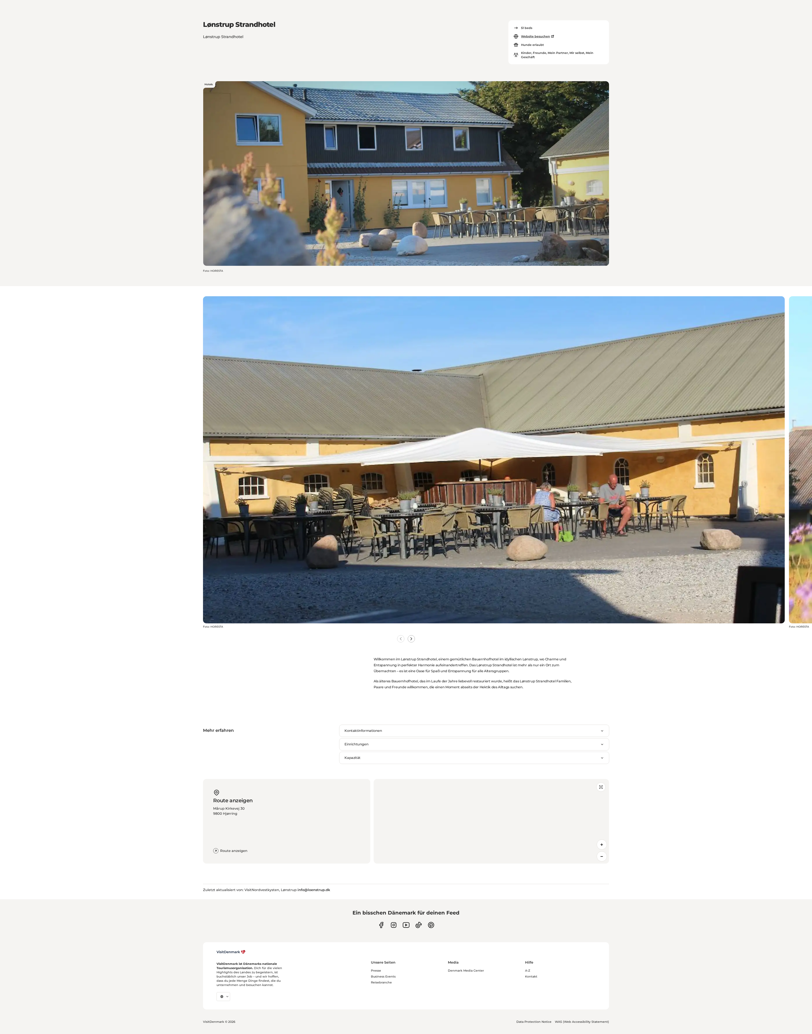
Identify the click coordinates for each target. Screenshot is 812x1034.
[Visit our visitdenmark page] (406, 925)
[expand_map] (601, 787)
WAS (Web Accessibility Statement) (582, 1022)
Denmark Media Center (466, 970)
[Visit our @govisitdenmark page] (418, 925)
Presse (376, 970)
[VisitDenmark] (231, 952)
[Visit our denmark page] (381, 925)
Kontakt (531, 976)
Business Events (383, 976)
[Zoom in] (602, 844)
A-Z (527, 970)
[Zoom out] (602, 856)
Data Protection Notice (533, 1022)
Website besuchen (535, 36)
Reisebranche (381, 982)
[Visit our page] (393, 925)
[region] (491, 821)
